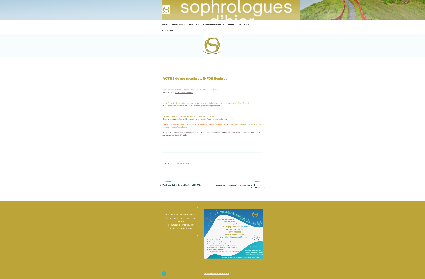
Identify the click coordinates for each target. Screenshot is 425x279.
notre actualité (185, 147)
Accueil (165, 24)
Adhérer (231, 24)
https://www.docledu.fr (184, 92)
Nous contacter (168, 30)
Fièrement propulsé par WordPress (216, 274)
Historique (193, 24)
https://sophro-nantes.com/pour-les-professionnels (206, 119)
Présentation (177, 24)
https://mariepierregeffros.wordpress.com (202, 106)
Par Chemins (244, 24)
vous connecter (178, 168)
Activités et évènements (212, 24)
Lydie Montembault (189, 68)
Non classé (171, 147)
